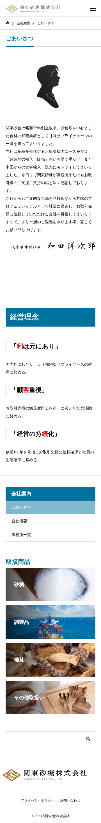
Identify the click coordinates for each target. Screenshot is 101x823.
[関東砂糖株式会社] (33, 8)
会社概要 (19, 521)
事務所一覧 (21, 535)
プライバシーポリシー (37, 800)
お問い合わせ (70, 800)
